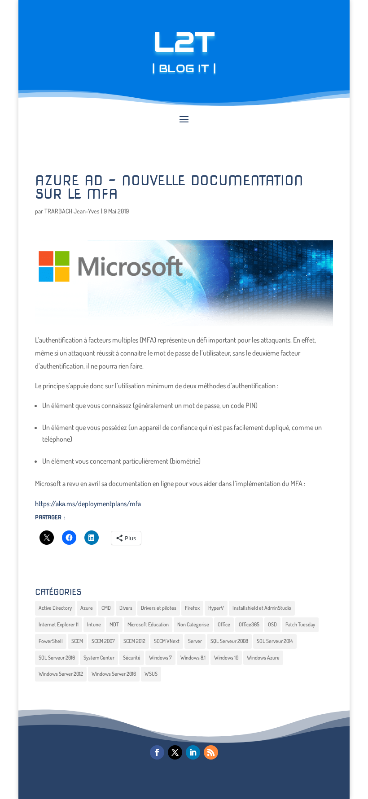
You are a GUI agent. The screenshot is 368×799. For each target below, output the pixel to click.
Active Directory (55, 607)
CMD (106, 607)
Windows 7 (160, 657)
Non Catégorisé (193, 624)
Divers (125, 607)
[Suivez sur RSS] (211, 752)
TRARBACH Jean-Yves (72, 211)
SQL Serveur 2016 (57, 657)
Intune (94, 624)
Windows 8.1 (193, 657)
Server (195, 641)
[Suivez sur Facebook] (157, 752)
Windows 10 (226, 657)
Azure (86, 607)
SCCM (77, 641)
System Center (98, 657)
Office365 (249, 624)
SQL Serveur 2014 (275, 641)
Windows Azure (263, 657)
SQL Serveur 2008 (229, 641)
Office (224, 624)
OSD (272, 624)
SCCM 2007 (103, 641)
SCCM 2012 (134, 641)
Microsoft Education (148, 624)
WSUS (151, 673)
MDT (114, 624)
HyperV (216, 607)
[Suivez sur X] (175, 752)
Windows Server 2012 (61, 673)
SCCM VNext (167, 641)
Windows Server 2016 (114, 673)
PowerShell (51, 641)
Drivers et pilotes (158, 607)
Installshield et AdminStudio (261, 607)
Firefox (192, 607)
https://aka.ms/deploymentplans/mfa (88, 503)
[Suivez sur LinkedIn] (193, 752)
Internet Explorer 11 (59, 624)
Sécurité (131, 657)
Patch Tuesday (300, 624)
